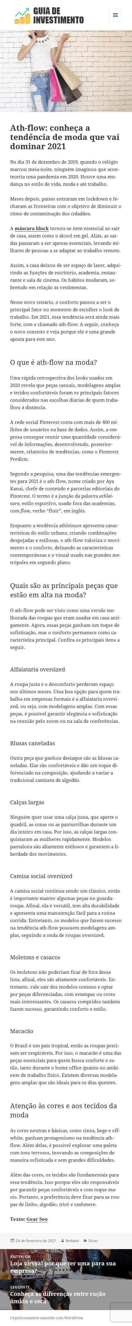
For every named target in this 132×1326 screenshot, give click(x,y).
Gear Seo (37, 1219)
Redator (72, 1240)
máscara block (32, 228)
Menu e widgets (115, 21)
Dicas (93, 1240)
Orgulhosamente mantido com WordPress (46, 1317)
